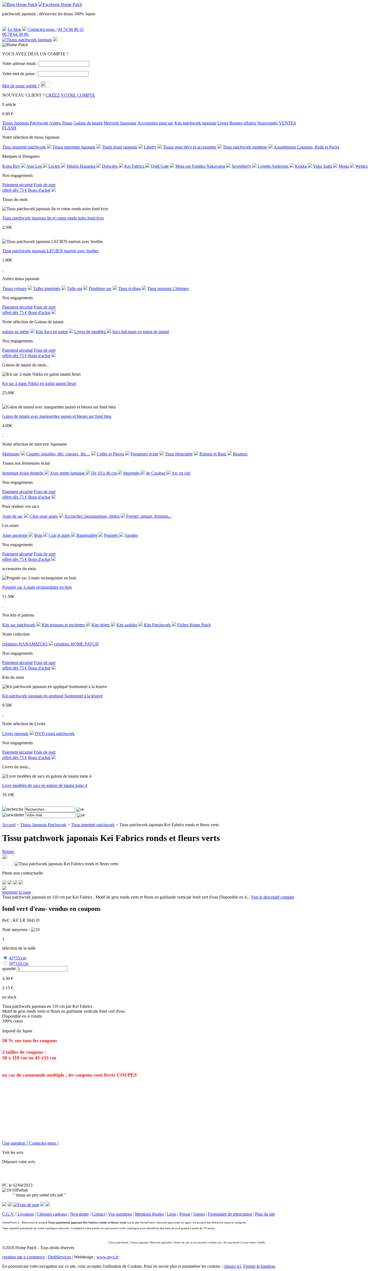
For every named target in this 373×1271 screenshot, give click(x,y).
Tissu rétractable (179, 454)
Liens (171, 1214)
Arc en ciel (180, 473)
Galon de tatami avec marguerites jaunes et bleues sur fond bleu (56, 416)
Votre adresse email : (20, 63)
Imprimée (132, 473)
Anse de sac (12, 516)
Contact (98, 1214)
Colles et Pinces (110, 454)
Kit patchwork (231, 1242)
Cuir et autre (60, 535)
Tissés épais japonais (119, 147)
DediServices (59, 1257)
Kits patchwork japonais (195, 123)
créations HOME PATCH (76, 644)
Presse (184, 1214)
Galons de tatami (87, 123)
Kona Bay (11, 166)
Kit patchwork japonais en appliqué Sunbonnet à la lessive (52, 696)
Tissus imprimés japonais (73, 147)
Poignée (111, 535)
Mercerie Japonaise (120, 123)
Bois (38, 535)
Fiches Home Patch (194, 625)
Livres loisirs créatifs (253, 1242)
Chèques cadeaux (52, 1214)
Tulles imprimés (46, 288)
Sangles (131, 535)
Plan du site (265, 1214)
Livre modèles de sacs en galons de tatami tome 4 (44, 785)
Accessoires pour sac (155, 123)
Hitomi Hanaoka (81, 166)
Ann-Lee (34, 166)
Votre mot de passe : (19, 73)
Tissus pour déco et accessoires (189, 147)
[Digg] (15, 883)
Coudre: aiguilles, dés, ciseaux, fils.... (58, 454)
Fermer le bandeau (259, 1266)
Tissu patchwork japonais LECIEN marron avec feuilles (50, 250)
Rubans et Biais (212, 454)
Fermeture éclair (144, 454)
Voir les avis (12, 1152)
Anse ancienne (15, 535)
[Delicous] (21, 883)
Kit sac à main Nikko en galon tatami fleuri (39, 383)
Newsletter (79, 1214)
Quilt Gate (160, 166)
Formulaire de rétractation (230, 1214)
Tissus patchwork (118, 1242)
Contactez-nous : (42, 29)
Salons (199, 1214)
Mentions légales (149, 1214)
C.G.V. (8, 1214)
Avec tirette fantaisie (68, 473)
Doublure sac (100, 288)
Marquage (11, 454)
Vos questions (120, 1214)
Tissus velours (14, 288)
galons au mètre (15, 331)
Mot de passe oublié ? (21, 86)
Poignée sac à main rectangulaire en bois (37, 587)
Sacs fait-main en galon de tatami (140, 331)
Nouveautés (267, 123)
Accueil (9, 824)
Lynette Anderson (273, 166)
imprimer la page (16, 892)
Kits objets (100, 625)
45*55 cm (17, 958)
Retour (8, 851)
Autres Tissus (60, 123)
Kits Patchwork (158, 625)
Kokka (301, 166)
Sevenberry (242, 166)
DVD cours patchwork (55, 733)
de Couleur (156, 473)
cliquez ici (232, 1266)
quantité (9, 968)
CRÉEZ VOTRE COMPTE (70, 95)
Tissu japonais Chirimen (168, 288)
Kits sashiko (126, 625)
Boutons (240, 454)
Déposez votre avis (18, 1161)
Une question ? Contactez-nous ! (30, 1143)
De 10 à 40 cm (104, 473)
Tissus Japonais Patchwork (25, 123)
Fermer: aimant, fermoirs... (149, 516)
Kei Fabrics (134, 166)
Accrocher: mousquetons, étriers (92, 516)
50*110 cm (18, 963)
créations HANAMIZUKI (25, 644)
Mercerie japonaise (161, 1242)
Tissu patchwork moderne (245, 147)
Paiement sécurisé (17, 184)
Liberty (150, 147)
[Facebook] (4, 883)
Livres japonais (15, 733)
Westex (361, 166)
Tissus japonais (139, 1242)
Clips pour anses (43, 516)
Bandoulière (87, 535)
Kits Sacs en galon (52, 331)
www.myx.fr (107, 1257)
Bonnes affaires (242, 123)
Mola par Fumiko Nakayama (200, 166)
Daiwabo (110, 166)
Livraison (25, 1214)
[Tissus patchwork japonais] (27, 39)
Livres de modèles (90, 331)
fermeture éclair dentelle (23, 473)
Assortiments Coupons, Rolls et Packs (306, 147)
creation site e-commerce (23, 1257)
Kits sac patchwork (18, 625)
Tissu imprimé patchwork (24, 147)
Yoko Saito (323, 166)
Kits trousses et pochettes (63, 625)
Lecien (54, 166)
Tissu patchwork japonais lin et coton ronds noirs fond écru (53, 218)
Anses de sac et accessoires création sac (198, 1242)
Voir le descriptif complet (272, 897)
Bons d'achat (39, 190)
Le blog (14, 29)
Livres (222, 123)
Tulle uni (74, 288)
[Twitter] (10, 883)
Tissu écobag (129, 288)
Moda (344, 166)
